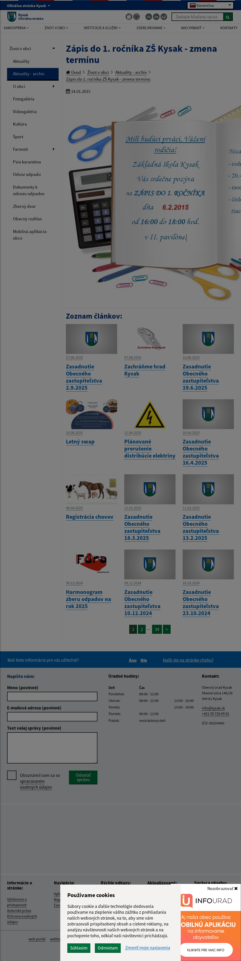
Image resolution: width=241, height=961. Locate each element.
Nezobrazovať (220, 888)
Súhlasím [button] (79, 948)
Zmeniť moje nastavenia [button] (147, 947)
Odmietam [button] (108, 948)
